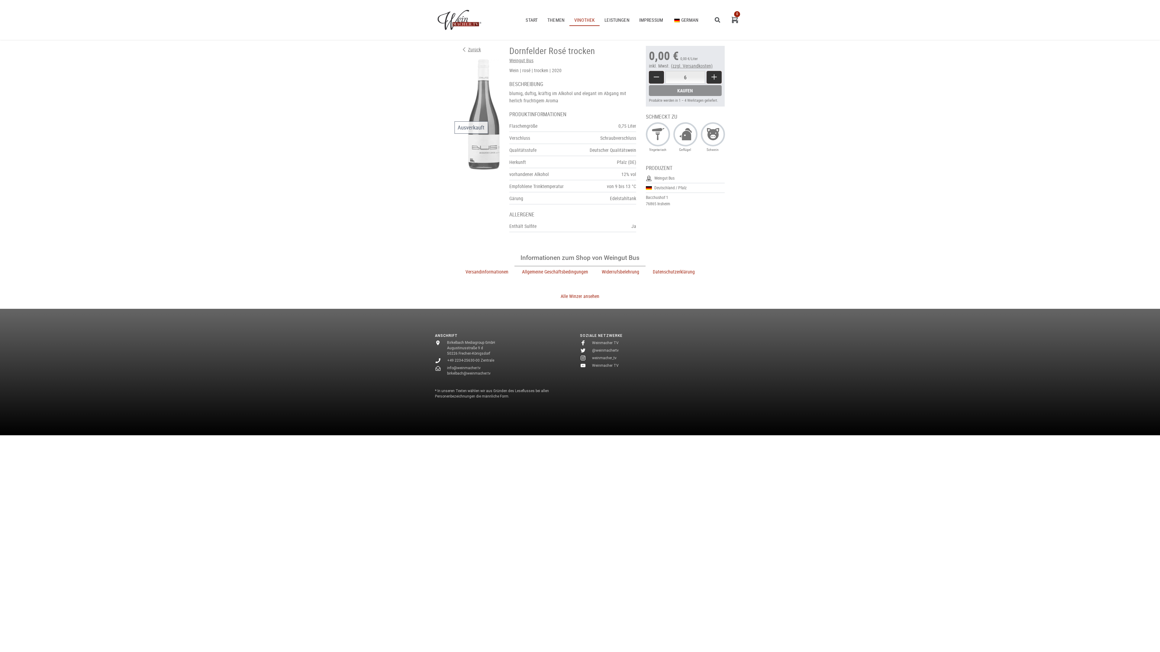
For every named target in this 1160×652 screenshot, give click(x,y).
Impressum (651, 20)
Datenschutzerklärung (674, 271)
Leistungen (617, 20)
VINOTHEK (584, 20)
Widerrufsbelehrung (620, 271)
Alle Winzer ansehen (580, 296)
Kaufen (685, 90)
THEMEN (556, 20)
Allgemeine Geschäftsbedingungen (555, 271)
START (532, 20)
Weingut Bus (521, 60)
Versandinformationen (487, 271)
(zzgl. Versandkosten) (692, 65)
